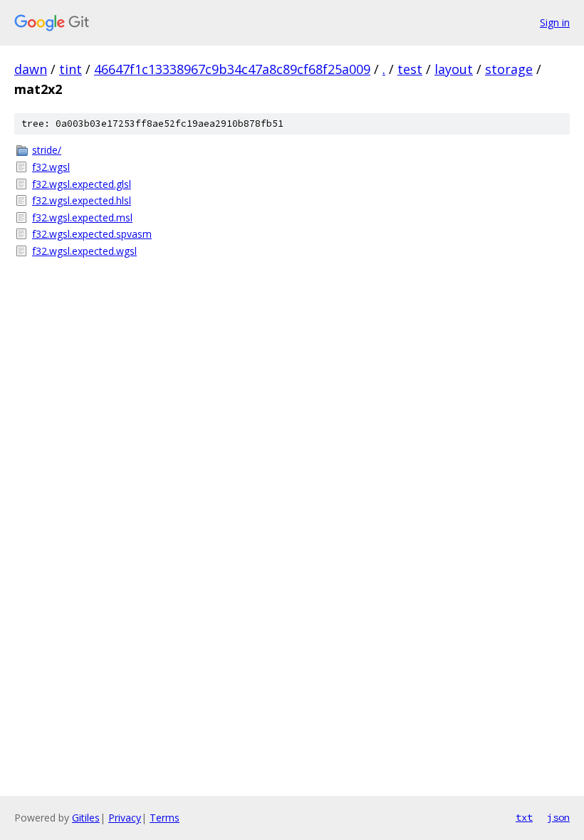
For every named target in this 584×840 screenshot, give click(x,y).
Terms (164, 817)
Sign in (555, 22)
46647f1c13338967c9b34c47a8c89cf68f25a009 (232, 69)
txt (524, 817)
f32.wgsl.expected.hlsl (81, 200)
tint (70, 69)
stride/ (46, 150)
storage (509, 69)
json (558, 817)
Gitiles (86, 817)
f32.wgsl (51, 167)
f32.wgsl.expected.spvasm (92, 234)
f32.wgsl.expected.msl (82, 217)
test (409, 69)
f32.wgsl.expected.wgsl (84, 251)
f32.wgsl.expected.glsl (81, 184)
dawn (30, 69)
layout (453, 69)
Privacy (124, 817)
